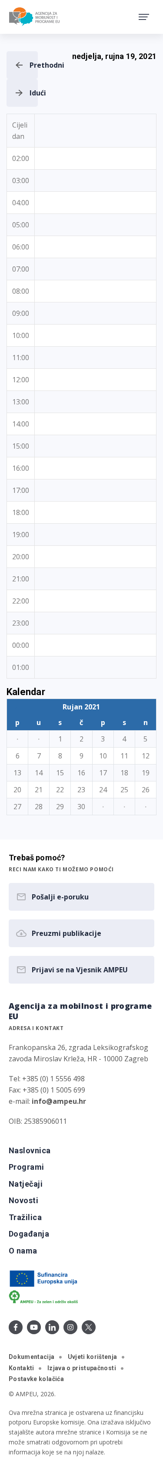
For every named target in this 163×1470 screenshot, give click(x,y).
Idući (34, 93)
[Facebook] (16, 1327)
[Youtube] (34, 1327)
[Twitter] (89, 1327)
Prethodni (34, 65)
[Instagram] (70, 1327)
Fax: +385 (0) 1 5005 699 (47, 1090)
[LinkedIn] (52, 1327)
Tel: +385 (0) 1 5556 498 (47, 1078)
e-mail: (47, 1101)
